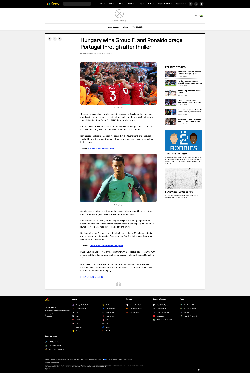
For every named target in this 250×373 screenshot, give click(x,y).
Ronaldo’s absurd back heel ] (101, 148)
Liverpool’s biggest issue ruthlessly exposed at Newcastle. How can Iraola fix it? (190, 101)
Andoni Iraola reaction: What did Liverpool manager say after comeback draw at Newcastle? (189, 73)
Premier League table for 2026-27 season (190, 92)
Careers (53, 359)
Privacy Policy (97, 359)
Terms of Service (127, 359)
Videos (125, 27)
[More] (191, 4)
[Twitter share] (55, 39)
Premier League (113, 27)
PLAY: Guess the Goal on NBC (179, 192)
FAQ (68, 359)
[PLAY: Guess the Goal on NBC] (183, 178)
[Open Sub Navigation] (104, 3)
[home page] (53, 4)
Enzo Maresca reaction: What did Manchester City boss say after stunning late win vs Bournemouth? (190, 111)
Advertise (47, 359)
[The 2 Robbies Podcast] (183, 140)
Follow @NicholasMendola (92, 277)
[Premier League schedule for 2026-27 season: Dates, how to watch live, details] (170, 83)
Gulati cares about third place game (106, 245)
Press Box (83, 359)
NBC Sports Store (74, 359)
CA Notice (119, 359)
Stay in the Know (50, 307)
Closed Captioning (61, 359)
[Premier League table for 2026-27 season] (170, 93)
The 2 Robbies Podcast (176, 154)
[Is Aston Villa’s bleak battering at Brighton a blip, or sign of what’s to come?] (170, 121)
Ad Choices (90, 359)
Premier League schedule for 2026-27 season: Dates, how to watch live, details (189, 82)
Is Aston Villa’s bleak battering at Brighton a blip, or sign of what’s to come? (189, 120)
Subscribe (49, 315)
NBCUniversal (55, 362)
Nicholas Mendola (87, 53)
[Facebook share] (50, 39)
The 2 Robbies (138, 27)
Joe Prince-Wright (182, 85)
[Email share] (60, 39)
